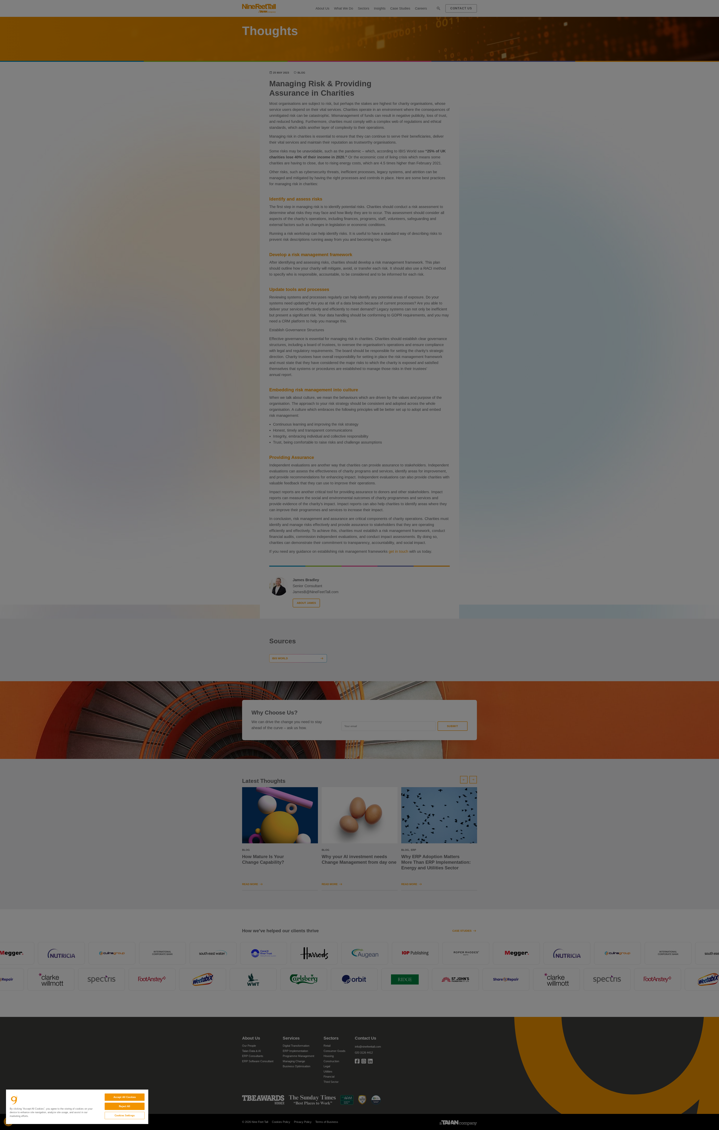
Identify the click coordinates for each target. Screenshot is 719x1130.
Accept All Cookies (124, 1097)
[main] (77, 1107)
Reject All (124, 1106)
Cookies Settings (125, 1115)
